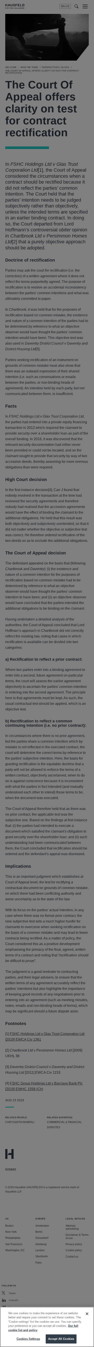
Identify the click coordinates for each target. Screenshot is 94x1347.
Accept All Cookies (61, 1338)
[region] (47, 1327)
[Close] (87, 1314)
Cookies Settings (28, 1338)
